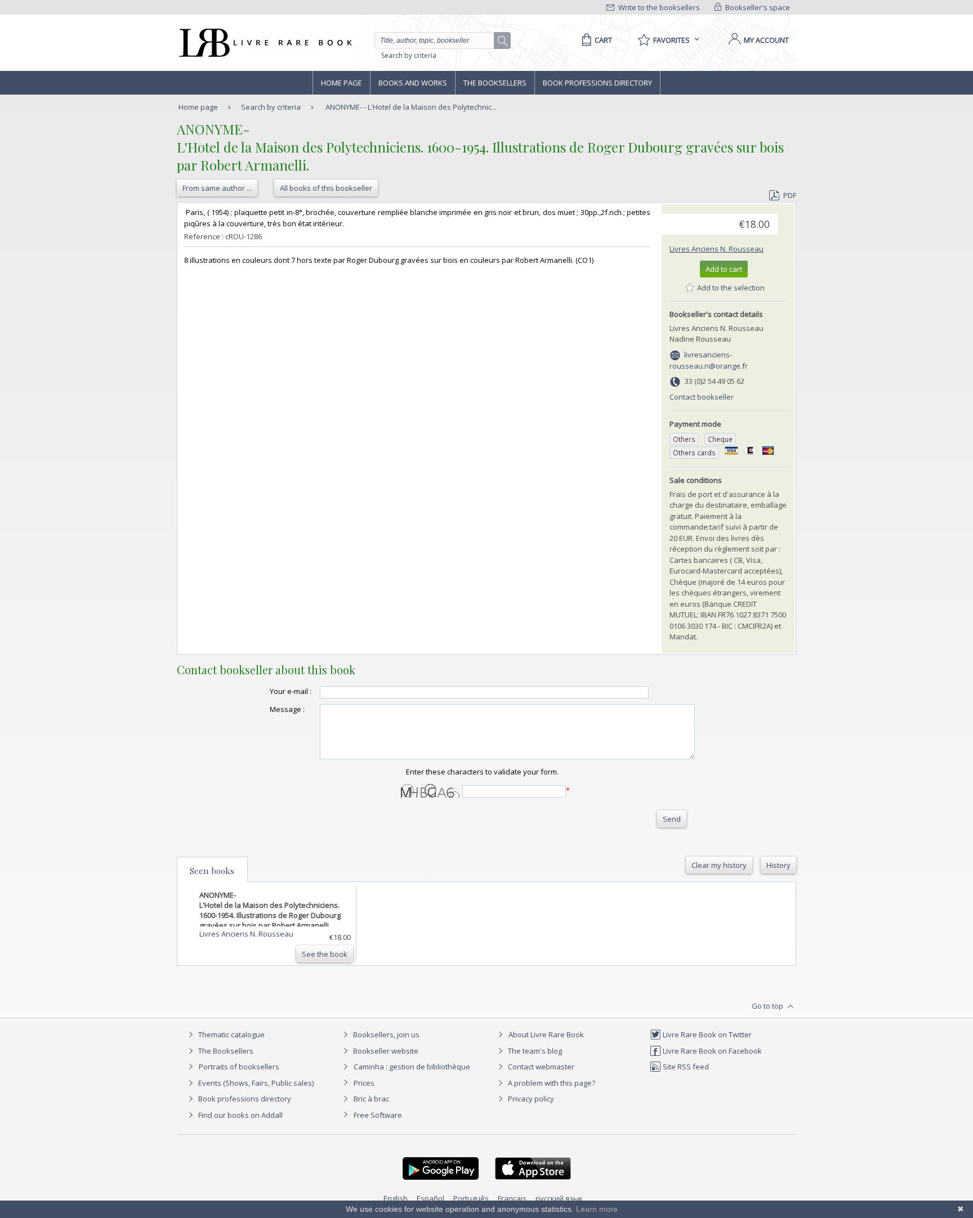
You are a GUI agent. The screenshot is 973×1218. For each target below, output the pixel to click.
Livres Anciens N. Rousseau (717, 249)
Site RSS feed (685, 1067)
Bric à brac (371, 1099)
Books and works (412, 83)
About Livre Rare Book (546, 1034)
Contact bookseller (702, 397)
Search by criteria (408, 55)
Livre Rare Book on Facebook (711, 1051)
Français (512, 1198)
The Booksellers (494, 83)
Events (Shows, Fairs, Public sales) (255, 1083)
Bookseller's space (757, 7)
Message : (287, 709)
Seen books (212, 870)
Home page (341, 83)
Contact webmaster (540, 1067)
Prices (364, 1083)
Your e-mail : (290, 691)
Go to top (768, 1006)
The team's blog (534, 1051)
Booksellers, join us (385, 1034)
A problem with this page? (550, 1083)
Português (471, 1198)
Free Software (378, 1115)
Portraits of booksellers (239, 1067)
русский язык (559, 1198)
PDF (789, 195)
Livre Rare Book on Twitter (706, 1034)
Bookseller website (384, 1051)
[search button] (502, 41)
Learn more (597, 1208)
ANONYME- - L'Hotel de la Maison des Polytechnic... (411, 107)
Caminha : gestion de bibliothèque (412, 1067)
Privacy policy (530, 1099)
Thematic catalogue (231, 1034)
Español (430, 1198)
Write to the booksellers (658, 7)
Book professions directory (597, 83)
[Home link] (264, 43)
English (395, 1198)
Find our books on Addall (240, 1115)
